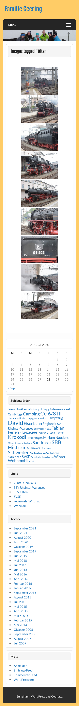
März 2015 (21, 615)
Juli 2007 (20, 643)
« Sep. (11, 388)
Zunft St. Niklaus (25, 483)
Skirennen (14, 457)
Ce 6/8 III (51, 413)
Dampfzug (55, 418)
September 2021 (25, 528)
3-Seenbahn (14, 409)
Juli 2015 (20, 602)
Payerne (19, 443)
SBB (48, 443)
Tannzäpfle (36, 457)
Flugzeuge (28, 432)
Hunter (60, 432)
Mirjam (49, 437)
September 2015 (25, 592)
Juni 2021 (20, 533)
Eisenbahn (33, 423)
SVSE (26, 457)
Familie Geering (23, 9)
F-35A (48, 428)
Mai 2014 (20, 625)
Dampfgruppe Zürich (36, 418)
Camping (31, 413)
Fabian (57, 428)
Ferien (13, 432)
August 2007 (22, 638)
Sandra (39, 442)
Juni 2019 (20, 556)
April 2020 (21, 542)
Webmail (20, 506)
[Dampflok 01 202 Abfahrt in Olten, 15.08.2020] (39, 277)
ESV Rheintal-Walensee (29, 487)
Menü (12, 24)
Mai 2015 (20, 606)
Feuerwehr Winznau (27, 501)
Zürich (32, 461)
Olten (11, 443)
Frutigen (42, 432)
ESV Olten (21, 492)
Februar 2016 (23, 583)
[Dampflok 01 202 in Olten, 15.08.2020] (39, 165)
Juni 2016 (20, 569)
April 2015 (21, 611)
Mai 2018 (20, 560)
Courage (56, 696)
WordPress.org (24, 679)
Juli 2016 (20, 565)
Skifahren (52, 453)
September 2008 (25, 634)
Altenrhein (26, 409)
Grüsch (51, 432)
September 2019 (25, 551)
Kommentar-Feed (25, 675)
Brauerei (65, 409)
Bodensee (55, 409)
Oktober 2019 (23, 546)
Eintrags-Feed (23, 670)
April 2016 (21, 579)
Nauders (62, 437)
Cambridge (15, 414)
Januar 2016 (22, 588)
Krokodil (18, 437)
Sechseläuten (38, 453)
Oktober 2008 (23, 629)
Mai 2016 (20, 574)
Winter (59, 456)
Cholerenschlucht (16, 418)
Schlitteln (32, 448)
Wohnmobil (18, 460)
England (49, 424)
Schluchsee (44, 448)
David (15, 422)
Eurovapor (39, 428)
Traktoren (47, 457)
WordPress (38, 696)
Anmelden (20, 665)
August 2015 (22, 597)
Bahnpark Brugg (41, 409)
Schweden (19, 452)
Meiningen (35, 437)
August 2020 (22, 537)
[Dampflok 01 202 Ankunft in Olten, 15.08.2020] (39, 81)
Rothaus (28, 443)
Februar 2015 (23, 620)
